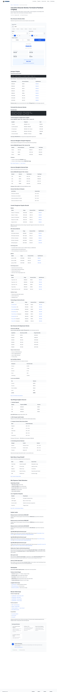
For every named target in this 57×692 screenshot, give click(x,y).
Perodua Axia (13, 304)
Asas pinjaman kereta (15, 609)
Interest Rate (31, 31)
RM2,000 (37, 83)
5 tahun (17, 39)
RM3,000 (37, 88)
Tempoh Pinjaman (15, 37)
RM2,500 (28, 61)
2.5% (30, 35)
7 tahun (28, 39)
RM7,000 (37, 97)
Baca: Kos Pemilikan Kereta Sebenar (17, 395)
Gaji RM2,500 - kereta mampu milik (17, 595)
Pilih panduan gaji (15, 586)
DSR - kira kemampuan (15, 604)
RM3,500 (37, 90)
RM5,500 (37, 95)
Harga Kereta (14, 24)
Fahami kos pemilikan (15, 587)
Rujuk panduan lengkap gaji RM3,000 (27, 534)
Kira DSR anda (14, 584)
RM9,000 (40, 217)
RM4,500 (37, 93)
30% (19, 35)
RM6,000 (40, 212)
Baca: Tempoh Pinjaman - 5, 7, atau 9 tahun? (18, 163)
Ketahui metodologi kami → (19, 647)
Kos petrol (13, 617)
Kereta (48, 1)
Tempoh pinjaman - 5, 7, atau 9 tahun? (18, 608)
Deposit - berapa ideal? (15, 606)
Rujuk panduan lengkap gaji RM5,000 (26, 545)
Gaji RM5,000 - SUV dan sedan (17, 600)
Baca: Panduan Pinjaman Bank (16, 476)
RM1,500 (40, 304)
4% (36, 35)
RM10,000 (40, 242)
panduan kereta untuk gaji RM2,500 (29, 63)
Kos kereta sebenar (15, 613)
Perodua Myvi (13, 311)
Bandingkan (52, 1)
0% (12, 35)
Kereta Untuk (44, 1)
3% (32, 35)
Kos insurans (14, 615)
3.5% (34, 35)
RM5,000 (40, 279)
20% (17, 35)
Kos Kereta (34, 1)
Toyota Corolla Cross (15, 545)
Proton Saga (13, 309)
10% (14, 35)
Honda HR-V (39, 544)
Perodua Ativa (13, 316)
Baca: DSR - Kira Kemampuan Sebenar (17, 508)
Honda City (16, 540)
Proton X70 (13, 321)
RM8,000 (37, 100)
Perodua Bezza (13, 306)
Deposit (13, 31)
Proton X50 (13, 318)
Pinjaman (39, 1)
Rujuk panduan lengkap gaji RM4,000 (24, 540)
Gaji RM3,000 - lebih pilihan (16, 597)
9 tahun (39, 39)
